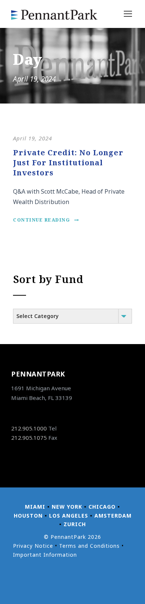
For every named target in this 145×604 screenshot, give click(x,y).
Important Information (45, 554)
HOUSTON (28, 515)
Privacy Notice (33, 545)
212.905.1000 (29, 428)
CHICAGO (102, 506)
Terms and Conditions (89, 545)
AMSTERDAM (113, 515)
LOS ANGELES (68, 515)
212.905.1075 (29, 437)
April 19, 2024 (32, 138)
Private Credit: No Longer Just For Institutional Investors (68, 162)
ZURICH (75, 524)
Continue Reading (41, 220)
